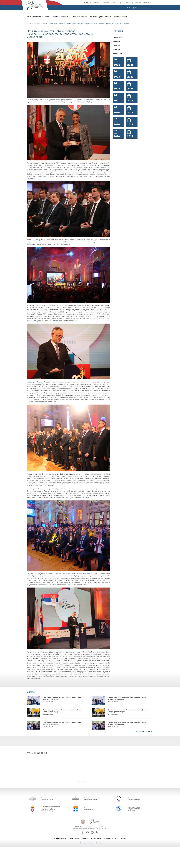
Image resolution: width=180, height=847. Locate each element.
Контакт (138, 3)
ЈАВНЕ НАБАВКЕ (96, 838)
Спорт (55, 17)
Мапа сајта (105, 3)
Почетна (96, 3)
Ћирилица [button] (146, 3)
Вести (47, 17)
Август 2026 (117, 37)
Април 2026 (117, 53)
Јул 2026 (116, 41)
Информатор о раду (125, 3)
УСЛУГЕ (123, 838)
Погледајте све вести (144, 731)
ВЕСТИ (71, 838)
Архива (113, 3)
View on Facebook (83, 782)
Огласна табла (120, 17)
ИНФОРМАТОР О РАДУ (111, 838)
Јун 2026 (116, 45)
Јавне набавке (79, 17)
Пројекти (65, 17)
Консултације (96, 17)
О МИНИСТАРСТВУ (60, 838)
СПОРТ (77, 838)
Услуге (108, 17)
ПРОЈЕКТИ (85, 838)
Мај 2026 (116, 49)
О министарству (34, 17)
